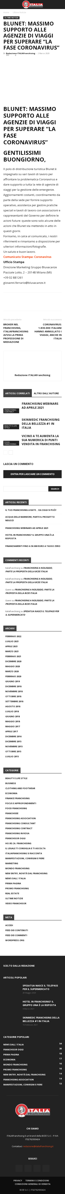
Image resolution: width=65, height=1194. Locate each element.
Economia (11, 793)
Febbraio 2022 (13, 636)
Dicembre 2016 (13, 736)
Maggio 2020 (12, 666)
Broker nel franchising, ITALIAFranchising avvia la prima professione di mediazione (15, 333)
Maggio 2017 (12, 726)
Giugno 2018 (12, 716)
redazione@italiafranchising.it (38, 1146)
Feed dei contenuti (16, 930)
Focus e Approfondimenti (20, 803)
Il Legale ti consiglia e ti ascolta (25, 848)
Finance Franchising (17, 798)
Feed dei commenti (16, 935)
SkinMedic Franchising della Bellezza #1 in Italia (41, 424)
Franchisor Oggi (15, 838)
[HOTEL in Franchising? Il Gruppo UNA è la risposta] (11, 1005)
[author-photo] (32, 370)
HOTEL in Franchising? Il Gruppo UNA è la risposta (29, 536)
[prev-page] (5, 452)
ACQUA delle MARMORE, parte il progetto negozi (30, 518)
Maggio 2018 (12, 721)
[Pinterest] (22, 62)
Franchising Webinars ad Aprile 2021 (40, 406)
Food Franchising (10, 443)
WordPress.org (14, 940)
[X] (14, 62)
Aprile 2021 (11, 646)
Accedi (9, 925)
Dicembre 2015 (13, 741)
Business (10, 783)
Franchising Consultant (20, 823)
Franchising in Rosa (17, 833)
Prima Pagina (13, 883)
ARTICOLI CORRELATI (17, 393)
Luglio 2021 (12, 641)
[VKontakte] (37, 1168)
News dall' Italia (15, 878)
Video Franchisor (15, 903)
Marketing (11, 863)
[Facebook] (6, 62)
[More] (37, 62)
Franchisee (11, 813)
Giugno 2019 (12, 681)
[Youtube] (46, 1168)
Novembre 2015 (13, 746)
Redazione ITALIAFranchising (20, 53)
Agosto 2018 (12, 706)
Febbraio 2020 (13, 676)
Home (6, 12)
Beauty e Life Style (10, 427)
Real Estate (12, 893)
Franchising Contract (10, 411)
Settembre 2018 (14, 701)
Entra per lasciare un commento (32, 474)
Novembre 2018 (13, 691)
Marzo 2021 (12, 651)
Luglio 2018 (12, 711)
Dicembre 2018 (13, 686)
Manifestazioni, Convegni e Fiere (24, 858)
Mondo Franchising (17, 868)
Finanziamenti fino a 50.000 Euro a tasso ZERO (32, 546)
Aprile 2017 (11, 731)
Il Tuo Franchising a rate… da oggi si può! (30, 509)
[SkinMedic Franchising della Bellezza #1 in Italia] (11, 423)
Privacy (18, 1180)
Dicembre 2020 (13, 661)
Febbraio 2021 (13, 656)
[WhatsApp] (29, 62)
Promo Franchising (17, 888)
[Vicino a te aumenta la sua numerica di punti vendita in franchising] (11, 440)
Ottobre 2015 (13, 751)
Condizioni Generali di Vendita (32, 1184)
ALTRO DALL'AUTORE (46, 393)
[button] (5, 4)
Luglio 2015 (12, 756)
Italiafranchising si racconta (23, 853)
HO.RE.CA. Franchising (18, 843)
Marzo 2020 (12, 671)
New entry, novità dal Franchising (26, 873)
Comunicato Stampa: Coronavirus (27, 257)
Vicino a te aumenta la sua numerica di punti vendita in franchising (41, 440)
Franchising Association (20, 818)
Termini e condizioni (37, 1180)
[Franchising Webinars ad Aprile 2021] (11, 407)
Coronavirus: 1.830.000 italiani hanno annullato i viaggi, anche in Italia (48, 331)
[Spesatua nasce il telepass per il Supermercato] (11, 989)
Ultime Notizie (19, 12)
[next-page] (11, 452)
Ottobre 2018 (13, 696)
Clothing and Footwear (20, 788)
